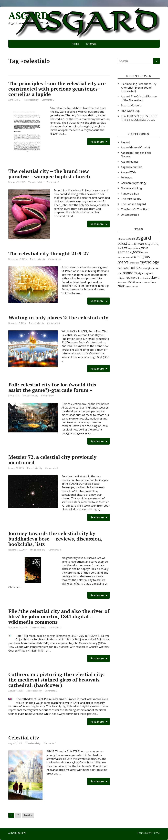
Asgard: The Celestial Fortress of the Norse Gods (139, 98)
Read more (97, 141)
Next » (28, 815)
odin (120, 273)
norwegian (146, 268)
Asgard (125, 142)
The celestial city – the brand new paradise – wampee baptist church (49, 174)
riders (139, 278)
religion (121, 278)
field (119, 248)
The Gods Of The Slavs (135, 209)
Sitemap (91, 44)
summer (140, 282)
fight (124, 247)
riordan (146, 278)
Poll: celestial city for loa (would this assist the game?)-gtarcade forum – (52, 387)
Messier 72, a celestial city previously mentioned (52, 460)
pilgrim (140, 273)
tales (153, 282)
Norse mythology (131, 188)
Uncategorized (130, 214)
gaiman (136, 248)
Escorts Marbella (131, 105)
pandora (130, 272)
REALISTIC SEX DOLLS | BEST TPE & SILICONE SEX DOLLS (139, 117)
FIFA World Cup (130, 111)
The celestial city (30, 99)
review (131, 277)
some (125, 282)
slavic (154, 277)
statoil (131, 281)
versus (128, 286)
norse (134, 267)
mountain (134, 263)
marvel (124, 262)
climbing (154, 244)
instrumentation (125, 257)
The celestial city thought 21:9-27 (48, 253)
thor (121, 286)
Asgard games (129, 161)
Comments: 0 (48, 99)
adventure (122, 239)
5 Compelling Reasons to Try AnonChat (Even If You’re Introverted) (138, 87)
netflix (126, 268)
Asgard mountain (131, 167)
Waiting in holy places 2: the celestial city (58, 317)
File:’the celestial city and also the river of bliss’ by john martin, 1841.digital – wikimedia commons (58, 616)
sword (147, 282)
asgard (143, 237)
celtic (134, 244)
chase (141, 244)
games (144, 247)
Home (75, 44)
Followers (127, 177)
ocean (156, 268)
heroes (144, 252)
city (147, 243)
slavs (120, 282)
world (135, 286)
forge (129, 248)
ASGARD (28, 15)
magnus (143, 256)
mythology (149, 262)
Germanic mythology (133, 183)
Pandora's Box (130, 193)
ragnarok (149, 273)
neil (120, 268)
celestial (124, 243)
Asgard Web (128, 172)
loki (134, 257)
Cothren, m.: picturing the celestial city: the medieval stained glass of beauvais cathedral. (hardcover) (56, 679)
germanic (125, 252)
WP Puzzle (154, 832)
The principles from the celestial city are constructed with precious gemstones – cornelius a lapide (57, 88)
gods (136, 252)
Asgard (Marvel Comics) (135, 147)
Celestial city (23, 737)
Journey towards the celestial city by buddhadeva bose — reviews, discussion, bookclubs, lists (55, 538)
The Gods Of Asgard (133, 204)
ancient (131, 238)
